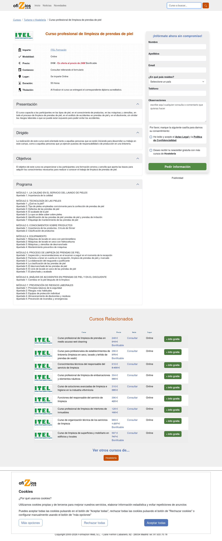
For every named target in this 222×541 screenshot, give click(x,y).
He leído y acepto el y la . (177, 138)
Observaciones (157, 100)
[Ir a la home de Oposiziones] (22, 5)
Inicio (37, 5)
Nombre (153, 42)
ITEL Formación (58, 49)
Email (151, 65)
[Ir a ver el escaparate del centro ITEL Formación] (29, 35)
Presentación (26, 104)
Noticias (47, 5)
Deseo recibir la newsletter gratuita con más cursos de (176, 151)
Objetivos (23, 158)
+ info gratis (173, 339)
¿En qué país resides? (161, 77)
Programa (24, 184)
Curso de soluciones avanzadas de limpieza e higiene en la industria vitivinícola (82, 388)
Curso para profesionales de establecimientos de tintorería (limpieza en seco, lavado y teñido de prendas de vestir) (84, 354)
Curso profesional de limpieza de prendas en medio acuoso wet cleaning (82, 339)
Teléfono (153, 88)
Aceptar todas (156, 522)
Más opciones (30, 522)
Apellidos (153, 53)
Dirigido (22, 132)
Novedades (60, 5)
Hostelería (111, 458)
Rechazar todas (94, 522)
